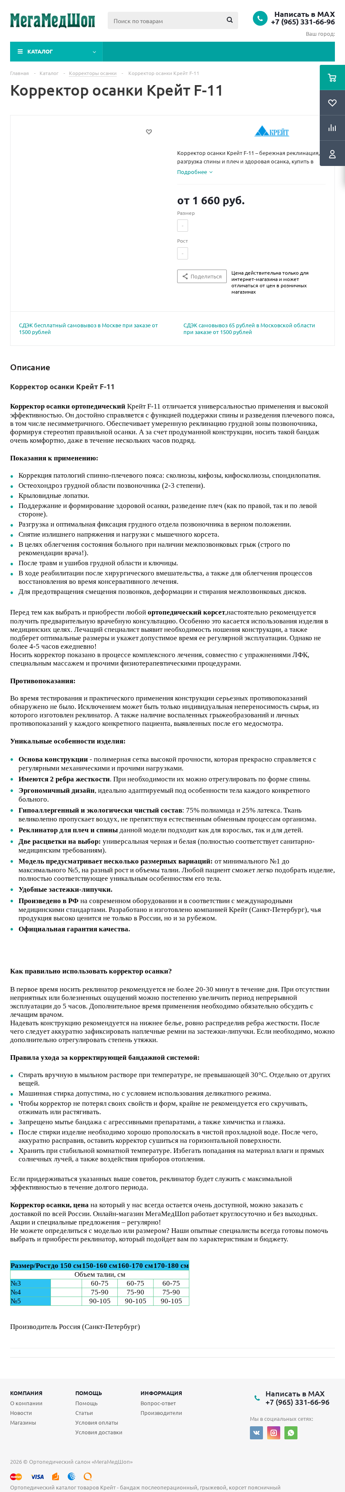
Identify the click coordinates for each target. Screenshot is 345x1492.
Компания (26, 1392)
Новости (21, 1412)
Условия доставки (98, 1432)
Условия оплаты (96, 1422)
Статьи (84, 1412)
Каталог (40, 51)
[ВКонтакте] (256, 1432)
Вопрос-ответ (158, 1402)
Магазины (23, 1422)
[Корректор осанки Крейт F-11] (91, 198)
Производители (161, 1412)
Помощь (88, 1392)
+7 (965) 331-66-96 (303, 21)
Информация (161, 1392)
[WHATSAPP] (290, 1432)
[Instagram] (273, 1432)
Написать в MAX (304, 14)
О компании (26, 1402)
